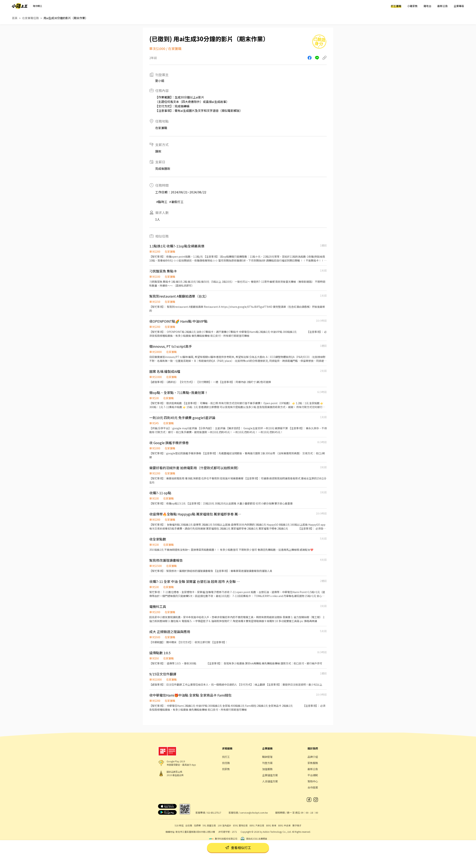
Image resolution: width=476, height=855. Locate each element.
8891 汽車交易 (257, 825)
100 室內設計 (224, 825)
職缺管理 (267, 757)
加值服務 (267, 769)
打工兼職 (396, 6)
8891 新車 (271, 825)
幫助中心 (313, 781)
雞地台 (427, 6)
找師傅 (197, 825)
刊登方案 (267, 763)
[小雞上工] (20, 6)
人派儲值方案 (270, 781)
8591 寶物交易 (240, 825)
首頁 (14, 18)
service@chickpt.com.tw (254, 812)
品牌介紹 (313, 757)
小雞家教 (412, 6)
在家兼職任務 (30, 18)
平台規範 (313, 775)
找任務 (226, 763)
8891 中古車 (284, 825)
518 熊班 (179, 825)
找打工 (226, 757)
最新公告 (442, 6)
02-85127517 (214, 812)
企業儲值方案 (270, 775)
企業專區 (459, 6)
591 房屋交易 (209, 825)
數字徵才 (296, 825)
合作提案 (313, 787)
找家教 (226, 769)
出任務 (188, 825)
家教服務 (313, 763)
